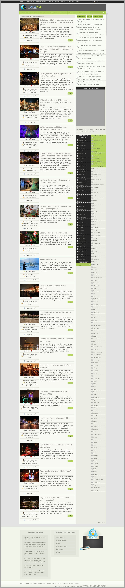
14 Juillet (95, 301)
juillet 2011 (81, 158)
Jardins (24, 463)
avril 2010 (81, 198)
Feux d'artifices (29, 144)
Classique (95, 230)
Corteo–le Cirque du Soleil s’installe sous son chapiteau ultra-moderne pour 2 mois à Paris (91, 52)
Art (24, 144)
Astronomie (96, 296)
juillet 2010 (81, 190)
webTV (78, 1)
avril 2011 (81, 166)
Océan (94, 394)
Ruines (95, 211)
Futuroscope (96, 283)
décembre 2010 (82, 177)
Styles (94, 216)
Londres (32, 329)
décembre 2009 (82, 209)
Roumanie (95, 463)
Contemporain (96, 232)
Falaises (95, 384)
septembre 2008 (82, 249)
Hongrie (95, 442)
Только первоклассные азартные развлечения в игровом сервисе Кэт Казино (91, 34)
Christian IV (96, 349)
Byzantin (95, 227)
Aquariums (96, 262)
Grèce (94, 440)
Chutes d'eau (96, 378)
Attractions (34, 12)
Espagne (95, 421)
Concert (27, 382)
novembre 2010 (82, 180)
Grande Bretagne (97, 434)
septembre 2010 (82, 185)
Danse (94, 323)
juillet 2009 (81, 222)
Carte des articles (41, 1)
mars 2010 (81, 201)
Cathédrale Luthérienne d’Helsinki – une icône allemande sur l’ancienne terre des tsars (91, 83)
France (40, 16)
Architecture (24, 12)
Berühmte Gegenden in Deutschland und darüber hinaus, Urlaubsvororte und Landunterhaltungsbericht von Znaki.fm (90, 27)
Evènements (43, 12)
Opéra (94, 206)
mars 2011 (81, 169)
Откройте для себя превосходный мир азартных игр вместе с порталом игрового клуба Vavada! (90, 40)
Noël (43, 16)
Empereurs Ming (97, 352)
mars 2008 (81, 257)
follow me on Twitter (85, 548)
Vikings (95, 368)
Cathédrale (96, 187)
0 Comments (29, 40)
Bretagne (95, 429)
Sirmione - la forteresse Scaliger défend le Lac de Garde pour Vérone (91, 57)
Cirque (95, 477)
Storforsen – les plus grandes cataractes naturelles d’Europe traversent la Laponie (90, 78)
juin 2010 (80, 193)
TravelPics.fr (32, 16)
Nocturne (34, 64)
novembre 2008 (82, 243)
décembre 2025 (82, 140)
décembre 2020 (82, 145)
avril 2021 (81, 143)
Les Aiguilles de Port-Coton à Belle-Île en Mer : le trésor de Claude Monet (91, 62)
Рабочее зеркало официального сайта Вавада (89, 47)
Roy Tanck (96, 129)
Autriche (95, 405)
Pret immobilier (87, 586)
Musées (95, 272)
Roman (95, 251)
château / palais (97, 174)
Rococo (95, 248)
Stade (94, 214)
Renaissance (96, 246)
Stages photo (70, 1)
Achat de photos (29, 1)
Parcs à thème (96, 275)
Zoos (94, 288)
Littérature (96, 331)
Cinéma (95, 315)
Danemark (34, 250)
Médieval (95, 240)
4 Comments (29, 69)
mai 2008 (80, 254)
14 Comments (28, 228)
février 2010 (81, 204)
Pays (65, 12)
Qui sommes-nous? (60, 1)
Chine (94, 410)
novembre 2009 (82, 212)
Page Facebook (97, 158)
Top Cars (103, 586)
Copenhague (27, 250)
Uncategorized (80, 12)
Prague (95, 461)
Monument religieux (27, 384)
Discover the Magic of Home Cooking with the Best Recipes (91, 21)
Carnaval (95, 304)
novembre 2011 (82, 153)
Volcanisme (96, 397)
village (95, 256)
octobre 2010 (81, 182)
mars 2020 (81, 151)
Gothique (95, 238)
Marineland (96, 264)
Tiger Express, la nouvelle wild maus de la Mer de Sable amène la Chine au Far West (91, 67)
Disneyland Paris (33, 223)
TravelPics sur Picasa (98, 164)
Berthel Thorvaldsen (98, 347)
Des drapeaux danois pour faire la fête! (54, 233)
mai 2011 (80, 164)
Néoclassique (96, 243)
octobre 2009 (81, 214)
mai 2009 (80, 228)
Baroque (95, 224)
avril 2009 (81, 230)
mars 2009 (81, 233)
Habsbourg (96, 360)
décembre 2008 (82, 241)
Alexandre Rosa (30, 35)
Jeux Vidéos (96, 328)
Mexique (95, 455)
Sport (94, 341)
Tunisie (95, 471)
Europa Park (96, 280)
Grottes (95, 392)
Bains (94, 171)
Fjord (94, 386)
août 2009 (81, 220)
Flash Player (88, 131)
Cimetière (95, 192)
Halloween (96, 307)
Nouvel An (96, 312)
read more (70, 40)
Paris (34, 170)
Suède (94, 469)
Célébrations (33, 91)
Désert (94, 381)
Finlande (95, 424)
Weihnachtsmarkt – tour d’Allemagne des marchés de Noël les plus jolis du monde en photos (55, 102)
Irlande (95, 445)
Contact (50, 1)
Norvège (95, 458)
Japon (94, 453)
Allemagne (27, 117)
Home (21, 1)
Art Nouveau (96, 222)
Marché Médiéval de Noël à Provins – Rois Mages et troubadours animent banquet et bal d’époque (56, 49)
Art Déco (95, 219)
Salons (94, 336)
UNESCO (88, 12)
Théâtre (71, 12)
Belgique (95, 408)
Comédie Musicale (98, 479)
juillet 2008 (81, 251)
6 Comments (29, 96)
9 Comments (29, 200)
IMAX (94, 317)
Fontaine (95, 177)
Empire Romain (97, 355)
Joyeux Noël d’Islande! (48, 259)
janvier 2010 (81, 206)
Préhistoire (96, 365)
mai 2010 (80, 196)
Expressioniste (96, 235)
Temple (95, 200)
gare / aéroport (97, 179)
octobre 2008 (81, 246)
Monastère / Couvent (98, 198)
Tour (94, 254)
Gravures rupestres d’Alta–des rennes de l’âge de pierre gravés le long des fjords (91, 73)
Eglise (37, 16)
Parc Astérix (34, 92)
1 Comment (29, 122)
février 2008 (81, 259)
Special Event (31, 65)
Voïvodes (95, 370)
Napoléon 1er (96, 362)
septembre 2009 (82, 217)
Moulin (95, 203)
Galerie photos (97, 156)
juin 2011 (80, 161)
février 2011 (81, 172)
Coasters (95, 270)
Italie (94, 450)
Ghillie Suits (96, 586)
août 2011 (81, 156)
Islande (27, 276)
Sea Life (95, 267)
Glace (94, 389)
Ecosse (95, 418)
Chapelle (95, 190)
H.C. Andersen (97, 357)
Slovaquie (95, 466)
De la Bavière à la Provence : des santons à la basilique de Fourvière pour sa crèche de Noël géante (56, 22)
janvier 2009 (81, 238)
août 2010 (81, 188)
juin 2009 (80, 225)
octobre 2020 (81, 148)
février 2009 (81, 236)
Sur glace (95, 485)
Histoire (51, 12)
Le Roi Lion (96, 482)
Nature (59, 12)
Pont (94, 208)
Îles (94, 376)
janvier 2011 (81, 174)
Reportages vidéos (97, 161)
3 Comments (29, 151)
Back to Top (101, 523)
